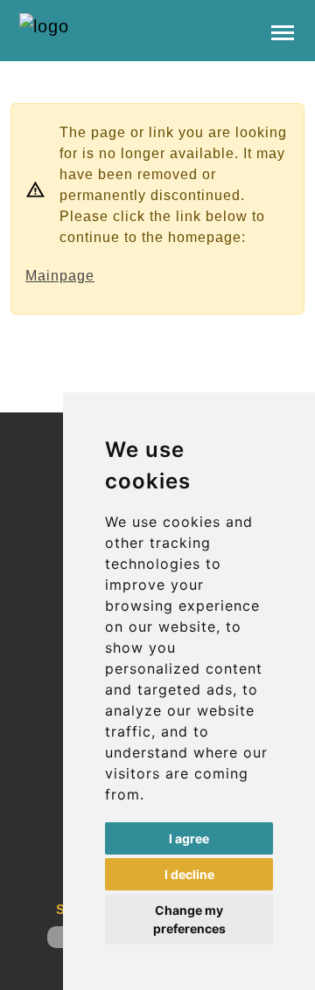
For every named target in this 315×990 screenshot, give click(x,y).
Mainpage (59, 275)
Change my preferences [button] (189, 919)
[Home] (106, 26)
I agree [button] (189, 838)
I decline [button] (189, 874)
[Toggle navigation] (282, 31)
